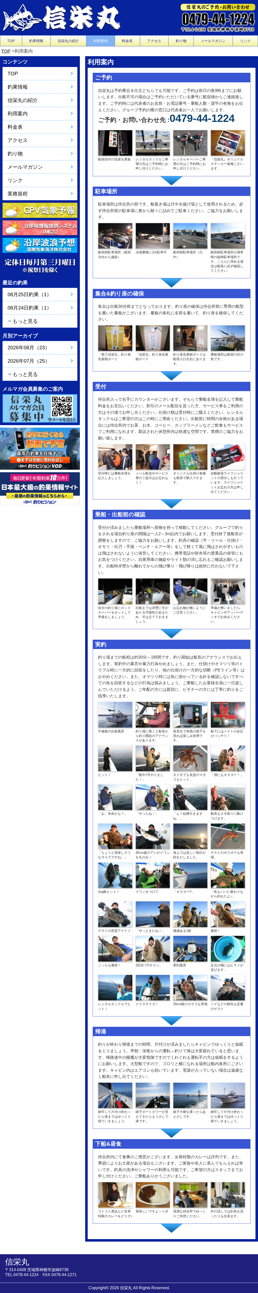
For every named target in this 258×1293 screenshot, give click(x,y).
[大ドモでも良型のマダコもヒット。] (190, 758)
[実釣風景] (190, 948)
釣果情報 (36, 41)
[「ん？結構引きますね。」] (190, 797)
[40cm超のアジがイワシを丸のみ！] (153, 836)
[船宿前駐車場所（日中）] (190, 235)
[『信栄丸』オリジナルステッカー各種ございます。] (228, 142)
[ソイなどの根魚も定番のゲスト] (228, 987)
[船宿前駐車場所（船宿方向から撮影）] (115, 235)
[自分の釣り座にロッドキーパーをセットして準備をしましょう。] (115, 591)
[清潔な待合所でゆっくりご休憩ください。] (190, 1195)
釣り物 (181, 41)
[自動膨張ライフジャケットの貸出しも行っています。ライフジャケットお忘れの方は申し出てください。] (228, 456)
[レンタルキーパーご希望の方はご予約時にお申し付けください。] (190, 142)
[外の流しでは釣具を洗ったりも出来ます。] (228, 1195)
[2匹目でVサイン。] (153, 948)
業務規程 (18, 193)
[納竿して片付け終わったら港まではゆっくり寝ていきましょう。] (115, 1095)
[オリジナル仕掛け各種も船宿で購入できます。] (190, 456)
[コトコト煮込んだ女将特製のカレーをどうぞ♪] (115, 1195)
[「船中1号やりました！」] (153, 758)
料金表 (127, 41)
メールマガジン (213, 41)
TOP (11, 41)
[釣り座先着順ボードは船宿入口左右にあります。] (190, 338)
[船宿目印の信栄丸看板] (115, 142)
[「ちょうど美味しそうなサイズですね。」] (115, 836)
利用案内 (100, 41)
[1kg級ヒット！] (115, 875)
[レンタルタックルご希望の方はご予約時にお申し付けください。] (153, 142)
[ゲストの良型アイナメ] (115, 914)
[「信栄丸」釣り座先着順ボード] (153, 338)
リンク (245, 41)
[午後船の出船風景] (115, 714)
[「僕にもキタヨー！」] (228, 758)
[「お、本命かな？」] (115, 797)
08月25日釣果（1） (30, 294)
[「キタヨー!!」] (190, 875)
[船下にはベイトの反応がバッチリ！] (228, 714)
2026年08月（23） (29, 347)
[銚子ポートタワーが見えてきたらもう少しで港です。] (153, 1095)
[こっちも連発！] (115, 948)
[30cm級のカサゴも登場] (190, 987)
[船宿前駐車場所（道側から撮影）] (153, 235)
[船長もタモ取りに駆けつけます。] (228, 797)
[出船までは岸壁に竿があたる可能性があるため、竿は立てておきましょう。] (153, 591)
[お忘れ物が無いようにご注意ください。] (190, 591)
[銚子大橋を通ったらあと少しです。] (190, 1095)
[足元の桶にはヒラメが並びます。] (228, 948)
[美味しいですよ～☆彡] (153, 1195)
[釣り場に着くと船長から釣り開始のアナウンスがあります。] (153, 714)
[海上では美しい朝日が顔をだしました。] (190, 836)
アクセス (154, 41)
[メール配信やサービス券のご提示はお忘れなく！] (153, 456)
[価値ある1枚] (190, 914)
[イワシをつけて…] (153, 875)
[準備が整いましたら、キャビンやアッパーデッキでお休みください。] (228, 591)
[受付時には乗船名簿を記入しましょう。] (115, 456)
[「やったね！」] (153, 797)
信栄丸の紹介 (68, 41)
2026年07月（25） (29, 361)
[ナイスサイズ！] (153, 987)
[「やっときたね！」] (153, 914)
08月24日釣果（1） (30, 308)
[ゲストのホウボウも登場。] (228, 836)
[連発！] (228, 914)
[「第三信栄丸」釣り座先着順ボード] (115, 338)
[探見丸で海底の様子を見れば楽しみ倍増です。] (190, 714)
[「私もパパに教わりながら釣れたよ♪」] (228, 875)
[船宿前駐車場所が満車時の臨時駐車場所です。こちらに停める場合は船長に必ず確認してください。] (228, 235)
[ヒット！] (115, 758)
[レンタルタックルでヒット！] (115, 987)
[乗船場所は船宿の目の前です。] (228, 338)
